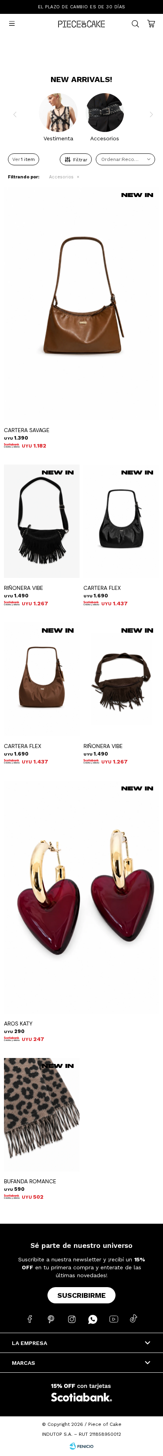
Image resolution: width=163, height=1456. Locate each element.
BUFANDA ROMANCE (30, 1181)
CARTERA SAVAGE (26, 430)
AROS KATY (18, 1023)
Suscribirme (81, 1295)
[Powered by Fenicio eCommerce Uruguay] (81, 1446)
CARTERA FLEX (102, 587)
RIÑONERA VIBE (23, 587)
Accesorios (61, 177)
